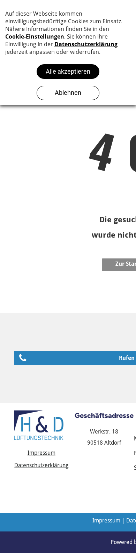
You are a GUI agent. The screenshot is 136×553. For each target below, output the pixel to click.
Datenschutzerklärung (41, 465)
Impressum (41, 452)
